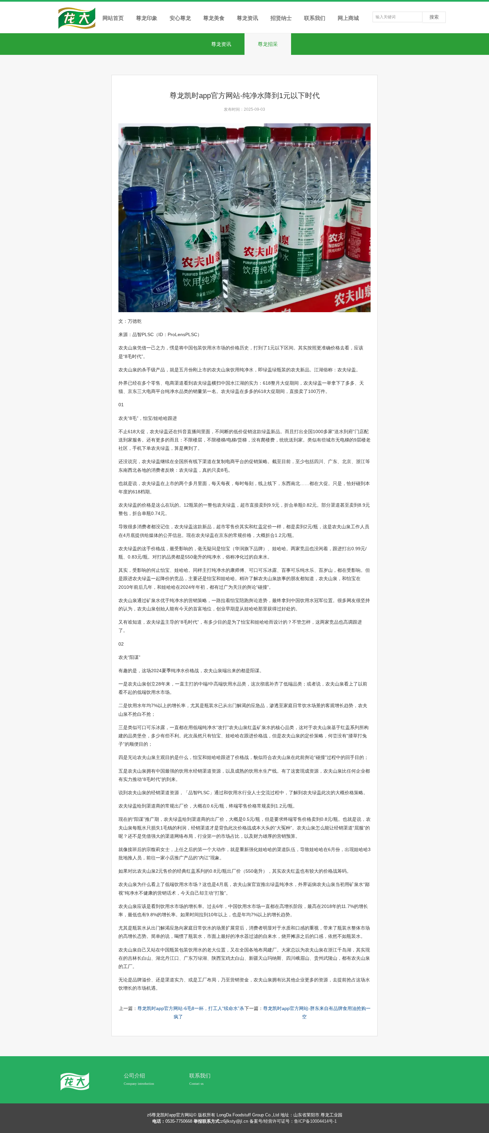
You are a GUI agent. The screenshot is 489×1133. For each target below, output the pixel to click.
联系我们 (200, 1075)
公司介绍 (134, 1075)
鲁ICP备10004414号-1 (315, 1121)
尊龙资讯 (221, 44)
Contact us (196, 1083)
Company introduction (139, 1083)
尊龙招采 (268, 44)
